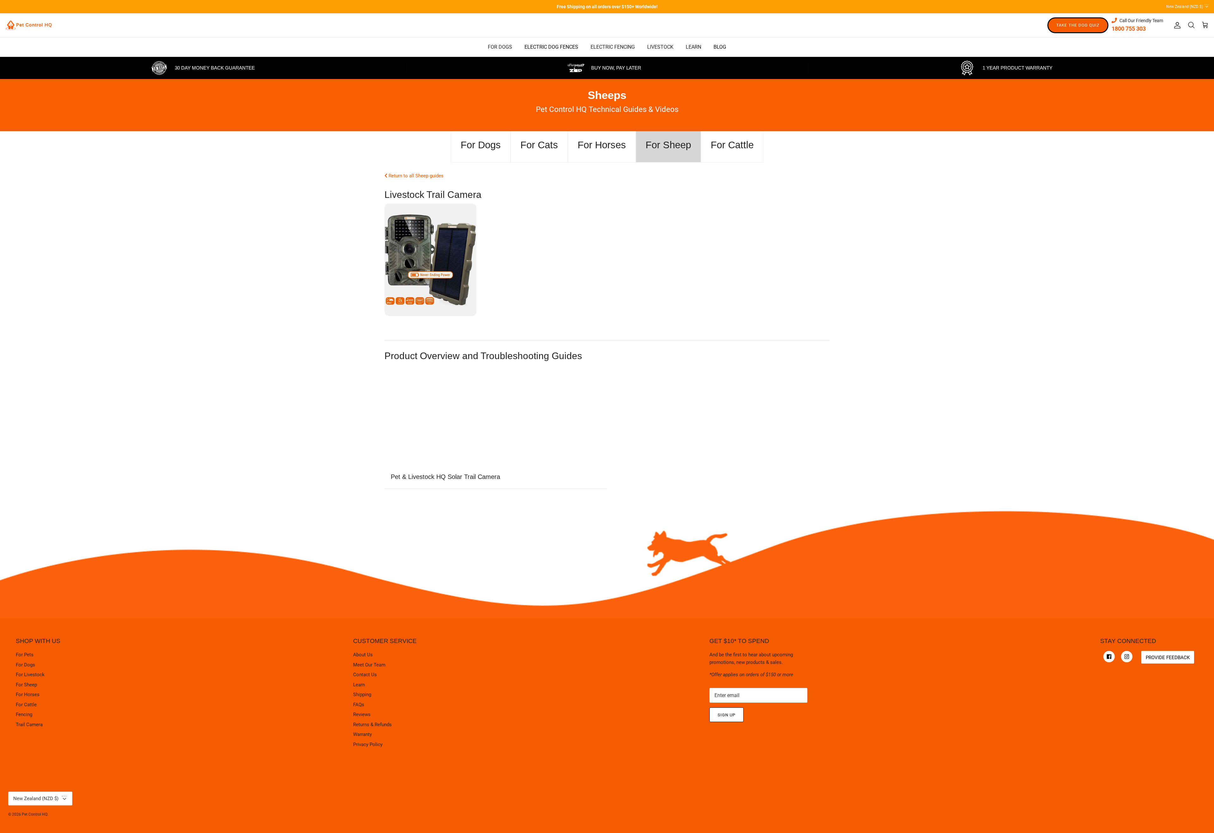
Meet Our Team (369, 665)
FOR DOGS (500, 47)
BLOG (720, 47)
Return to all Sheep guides (415, 176)
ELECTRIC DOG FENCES (551, 47)
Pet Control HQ (34, 814)
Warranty (362, 734)
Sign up (726, 715)
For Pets (25, 655)
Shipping (362, 694)
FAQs (358, 704)
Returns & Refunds (372, 724)
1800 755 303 (1129, 28)
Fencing (24, 714)
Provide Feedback (1168, 657)
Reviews (362, 714)
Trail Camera (29, 724)
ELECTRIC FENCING (613, 47)
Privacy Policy (368, 744)
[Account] (1176, 25)
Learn (359, 685)
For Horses (28, 694)
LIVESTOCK (660, 47)
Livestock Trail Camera (432, 194)
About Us (363, 655)
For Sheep (26, 685)
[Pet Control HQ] (28, 25)
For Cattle (26, 704)
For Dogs (25, 665)
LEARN (693, 47)
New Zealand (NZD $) (1187, 6)
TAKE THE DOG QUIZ (1078, 25)
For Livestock (30, 674)
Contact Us (365, 674)
